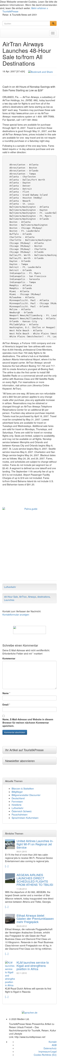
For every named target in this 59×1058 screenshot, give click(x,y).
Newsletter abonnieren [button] (20, 761)
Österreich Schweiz (22, 811)
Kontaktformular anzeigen (15, 614)
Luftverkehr (10, 587)
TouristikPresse (10, 11)
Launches (9, 600)
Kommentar (8, 658)
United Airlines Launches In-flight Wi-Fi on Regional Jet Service (35, 844)
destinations (43, 596)
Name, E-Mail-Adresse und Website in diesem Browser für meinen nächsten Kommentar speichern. (27, 722)
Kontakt (53, 1041)
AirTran (23, 596)
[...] (6, 866)
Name (5, 693)
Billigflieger (17, 791)
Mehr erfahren (38, 8)
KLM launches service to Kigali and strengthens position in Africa (33, 965)
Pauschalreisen (20, 814)
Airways (32, 596)
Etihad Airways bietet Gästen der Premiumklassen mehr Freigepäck (35, 918)
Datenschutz (50, 1048)
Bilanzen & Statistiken (23, 788)
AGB (54, 1045)
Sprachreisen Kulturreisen (25, 817)
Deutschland (18, 798)
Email (5, 704)
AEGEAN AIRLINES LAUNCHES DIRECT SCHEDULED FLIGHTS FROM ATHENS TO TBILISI (35, 879)
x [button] (47, 8)
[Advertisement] (29, 548)
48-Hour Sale (11, 596)
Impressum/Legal (48, 1051)
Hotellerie (16, 804)
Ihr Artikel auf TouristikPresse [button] (24, 750)
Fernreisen (17, 801)
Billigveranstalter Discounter (26, 795)
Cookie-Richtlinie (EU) (45, 1054)
